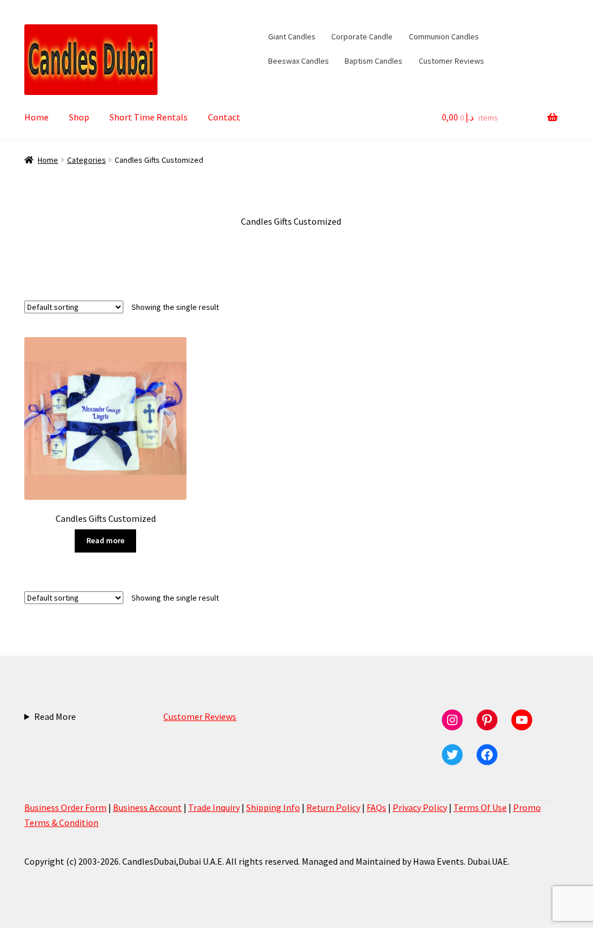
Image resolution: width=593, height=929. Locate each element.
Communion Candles (444, 36)
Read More (55, 716)
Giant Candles (292, 36)
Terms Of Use (480, 807)
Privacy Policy (420, 807)
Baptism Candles (373, 61)
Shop (79, 117)
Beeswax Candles (298, 61)
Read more (105, 540)
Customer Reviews (451, 61)
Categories (86, 160)
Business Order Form (65, 807)
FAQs (376, 807)
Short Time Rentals (148, 117)
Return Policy (333, 807)
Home (36, 117)
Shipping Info (273, 807)
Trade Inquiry (214, 807)
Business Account (147, 807)
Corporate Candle (362, 36)
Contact (224, 117)
